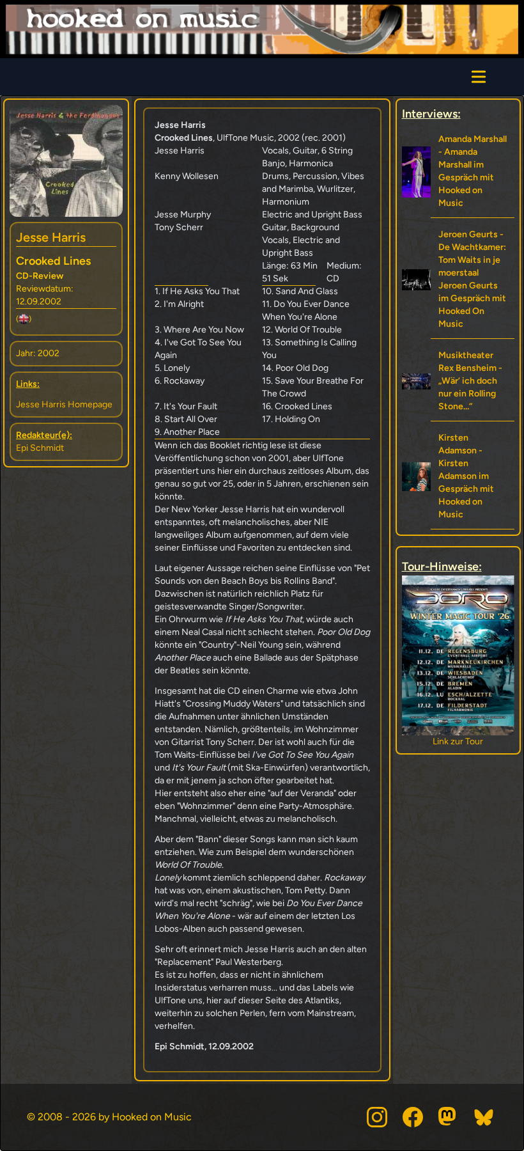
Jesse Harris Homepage (64, 404)
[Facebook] (413, 1117)
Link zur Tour (463, 741)
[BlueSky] (484, 1117)
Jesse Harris (51, 237)
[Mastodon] (448, 1117)
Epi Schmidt (40, 447)
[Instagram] (377, 1117)
